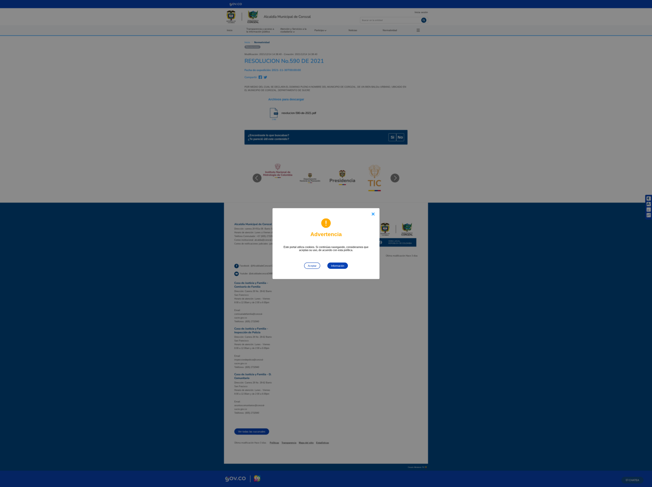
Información (337, 265)
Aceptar (312, 265)
